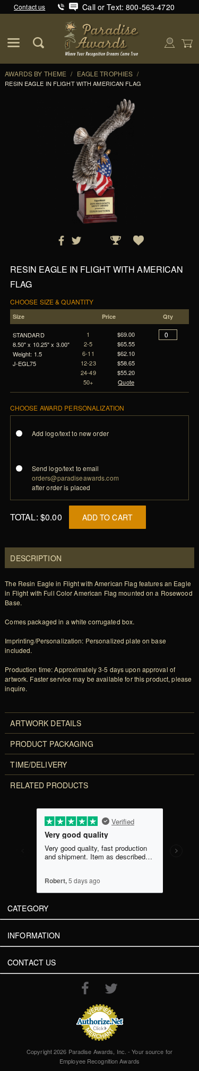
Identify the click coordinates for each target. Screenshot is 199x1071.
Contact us (29, 6)
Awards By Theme (35, 73)
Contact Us (31, 962)
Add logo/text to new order (70, 433)
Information (33, 935)
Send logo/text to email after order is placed (75, 478)
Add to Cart (107, 517)
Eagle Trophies (105, 73)
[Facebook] (85, 987)
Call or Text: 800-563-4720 (128, 7)
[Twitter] (111, 988)
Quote (126, 382)
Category (27, 908)
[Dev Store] (102, 37)
